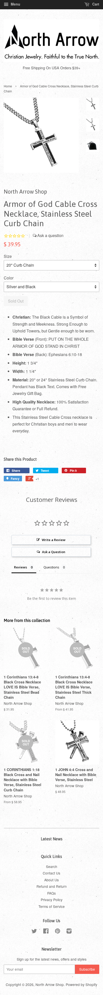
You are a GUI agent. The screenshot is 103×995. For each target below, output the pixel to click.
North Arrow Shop (50, 984)
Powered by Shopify (81, 984)
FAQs (51, 893)
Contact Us (51, 872)
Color (9, 278)
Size (8, 256)
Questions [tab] (51, 567)
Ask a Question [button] (53, 552)
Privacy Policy (51, 899)
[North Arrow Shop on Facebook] (46, 931)
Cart (95, 4)
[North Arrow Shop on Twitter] (34, 931)
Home (8, 86)
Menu (15, 4)
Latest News (51, 839)
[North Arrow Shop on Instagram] (69, 931)
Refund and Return (51, 886)
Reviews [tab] (20, 567)
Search (51, 866)
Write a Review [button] (54, 540)
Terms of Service (51, 906)
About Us (51, 879)
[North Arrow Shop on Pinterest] (57, 931)
